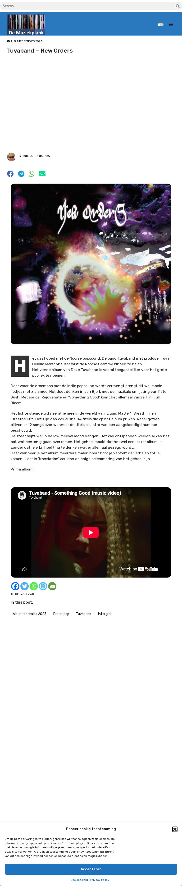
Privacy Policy (99, 879)
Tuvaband (83, 614)
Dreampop (61, 614)
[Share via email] (42, 175)
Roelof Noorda (36, 156)
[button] (175, 829)
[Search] (177, 6)
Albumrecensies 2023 (29, 614)
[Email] (52, 586)
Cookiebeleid (79, 879)
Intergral (104, 614)
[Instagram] (43, 586)
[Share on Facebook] (10, 175)
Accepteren (91, 869)
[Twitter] (24, 586)
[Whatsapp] (34, 586)
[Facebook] (15, 586)
